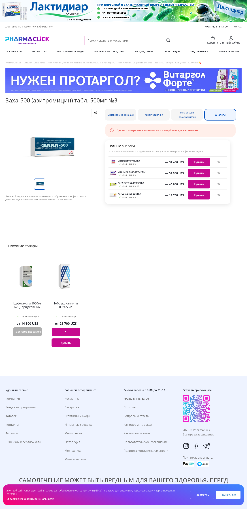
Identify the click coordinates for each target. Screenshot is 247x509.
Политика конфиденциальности (146, 451)
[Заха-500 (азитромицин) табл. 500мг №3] (52, 148)
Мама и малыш (75, 459)
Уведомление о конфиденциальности (30, 499)
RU (235, 26)
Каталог (10, 416)
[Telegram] (206, 446)
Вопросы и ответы (136, 416)
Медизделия (73, 433)
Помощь (130, 407)
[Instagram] (186, 446)
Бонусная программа (20, 407)
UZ (240, 26)
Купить (199, 162)
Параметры (202, 495)
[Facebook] (196, 446)
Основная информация (120, 114)
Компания (12, 399)
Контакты (12, 425)
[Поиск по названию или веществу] (168, 40)
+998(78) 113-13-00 (216, 26)
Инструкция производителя (187, 115)
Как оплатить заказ (137, 433)
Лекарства (72, 407)
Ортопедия (72, 442)
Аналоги (220, 114)
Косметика (72, 399)
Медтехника (73, 451)
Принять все (228, 495)
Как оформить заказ (138, 425)
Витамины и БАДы (77, 416)
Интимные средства (79, 425)
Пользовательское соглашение (146, 442)
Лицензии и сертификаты (23, 442)
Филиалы (11, 433)
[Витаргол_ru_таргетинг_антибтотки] (123, 80)
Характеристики (154, 114)
